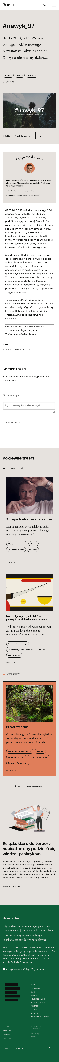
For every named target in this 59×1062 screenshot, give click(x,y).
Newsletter (36, 1013)
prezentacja (14, 655)
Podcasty (35, 1006)
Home (33, 985)
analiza (8, 75)
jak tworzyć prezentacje (21, 650)
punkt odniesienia (38, 757)
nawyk (20, 75)
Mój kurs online (38, 1002)
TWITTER (31, 350)
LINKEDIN (19, 350)
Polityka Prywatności (40, 1017)
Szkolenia (35, 995)
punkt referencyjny (18, 763)
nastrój (40, 751)
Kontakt (34, 1010)
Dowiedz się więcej (12, 886)
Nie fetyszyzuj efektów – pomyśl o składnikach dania (26, 617)
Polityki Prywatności (22, 962)
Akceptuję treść (25, 969)
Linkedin (6, 1035)
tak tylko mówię (16, 549)
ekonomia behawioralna (20, 751)
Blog (33, 992)
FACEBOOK (8, 350)
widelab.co (35, 1036)
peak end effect (16, 757)
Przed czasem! (17, 726)
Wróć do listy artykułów (30, 786)
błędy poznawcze (16, 544)
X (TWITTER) (7, 1039)
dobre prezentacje (17, 644)
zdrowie (33, 549)
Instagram (7, 1031)
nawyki (41, 650)
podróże (32, 75)
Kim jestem (35, 988)
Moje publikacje (38, 999)
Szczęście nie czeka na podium (29, 519)
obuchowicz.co (36, 1029)
